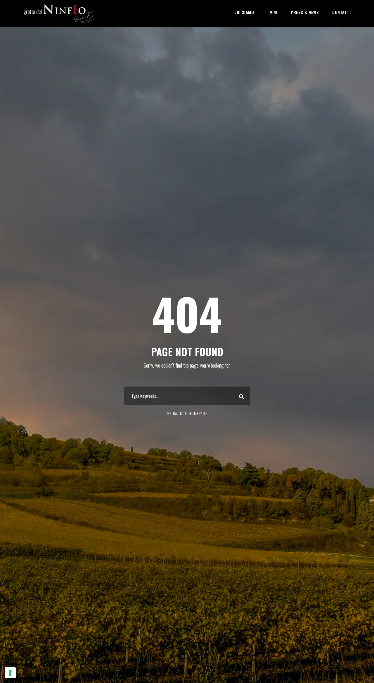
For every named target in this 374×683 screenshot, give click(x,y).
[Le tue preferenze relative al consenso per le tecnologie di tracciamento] (10, 672)
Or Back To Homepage (187, 413)
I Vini (272, 12)
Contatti (341, 12)
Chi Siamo (244, 12)
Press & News (305, 12)
